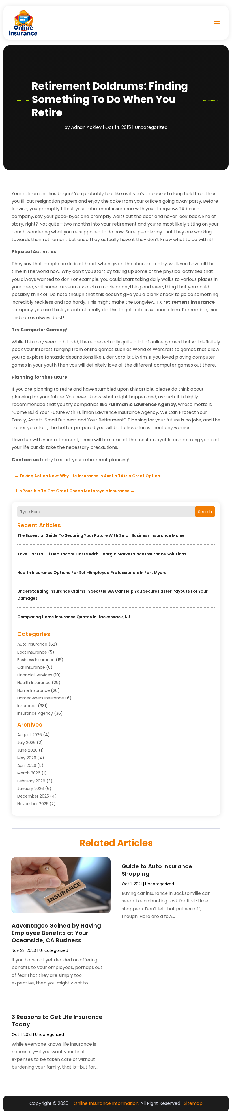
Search (205, 512)
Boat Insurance (32, 652)
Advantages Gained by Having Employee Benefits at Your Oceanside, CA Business (56, 933)
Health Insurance (34, 682)
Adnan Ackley (86, 127)
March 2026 (28, 773)
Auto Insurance (32, 644)
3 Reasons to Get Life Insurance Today (57, 1020)
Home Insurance (33, 690)
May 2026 (26, 758)
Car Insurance (31, 667)
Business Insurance (36, 660)
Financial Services (34, 675)
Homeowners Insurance (40, 698)
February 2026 (31, 781)
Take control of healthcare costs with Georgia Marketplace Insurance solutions (101, 554)
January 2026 (30, 788)
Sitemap (193, 1103)
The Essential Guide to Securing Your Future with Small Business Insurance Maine (101, 535)
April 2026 (26, 765)
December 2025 (33, 796)
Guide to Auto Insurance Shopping (157, 870)
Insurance (27, 705)
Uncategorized (151, 127)
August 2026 (29, 735)
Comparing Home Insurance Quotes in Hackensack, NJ (73, 617)
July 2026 (26, 742)
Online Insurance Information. (106, 1103)
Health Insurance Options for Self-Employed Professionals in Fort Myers (91, 572)
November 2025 (32, 804)
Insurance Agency (35, 713)
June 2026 (27, 750)
